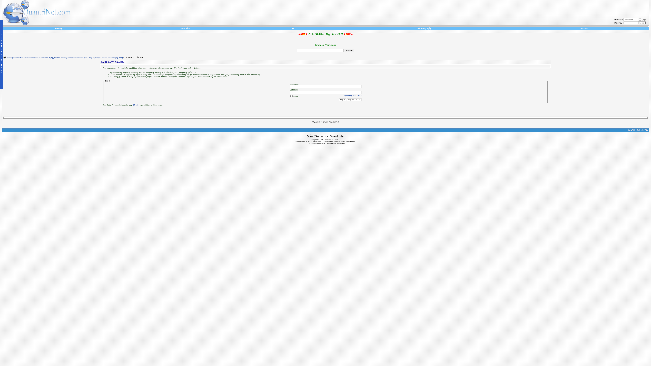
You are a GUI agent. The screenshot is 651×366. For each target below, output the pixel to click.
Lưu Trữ (631, 130)
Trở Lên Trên (642, 130)
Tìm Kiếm (584, 28)
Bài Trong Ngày (424, 28)
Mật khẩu (618, 23)
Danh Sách (185, 28)
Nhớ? (644, 20)
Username (618, 19)
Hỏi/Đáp (58, 28)
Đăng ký (136, 105)
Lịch (292, 28)
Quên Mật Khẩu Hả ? (352, 96)
